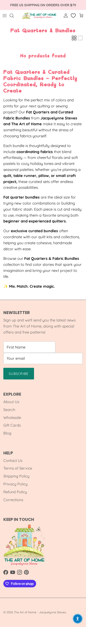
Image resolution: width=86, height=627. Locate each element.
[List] (80, 38)
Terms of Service (17, 468)
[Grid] (74, 38)
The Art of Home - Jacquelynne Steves (40, 612)
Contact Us (12, 460)
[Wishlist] (73, 15)
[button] (78, 619)
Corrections (13, 499)
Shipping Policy (16, 476)
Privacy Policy (15, 484)
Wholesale (12, 417)
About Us (11, 401)
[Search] (13, 15)
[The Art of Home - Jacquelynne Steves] (39, 15)
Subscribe (19, 374)
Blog (7, 433)
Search (9, 409)
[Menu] (4, 15)
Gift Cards (12, 425)
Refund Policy (15, 492)
